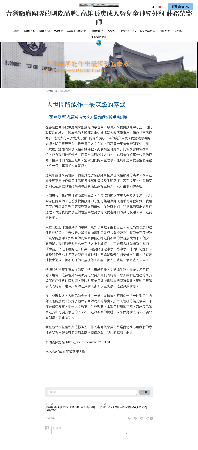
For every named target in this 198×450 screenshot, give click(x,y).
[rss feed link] (151, 418)
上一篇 (50, 404)
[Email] (147, 418)
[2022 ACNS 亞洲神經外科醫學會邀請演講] (123, 407)
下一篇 (103, 404)
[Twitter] (135, 418)
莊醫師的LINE (180, 6)
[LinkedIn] (141, 418)
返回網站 (51, 418)
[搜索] (153, 7)
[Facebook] (129, 418)
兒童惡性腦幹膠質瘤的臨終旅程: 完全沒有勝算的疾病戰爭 (70, 409)
